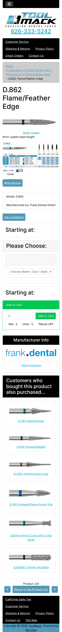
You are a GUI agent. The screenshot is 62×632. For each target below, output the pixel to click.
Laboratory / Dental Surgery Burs (30, 70)
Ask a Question (14, 217)
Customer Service (17, 41)
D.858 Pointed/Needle (31, 447)
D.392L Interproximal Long (31, 474)
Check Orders (14, 55)
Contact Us (36, 55)
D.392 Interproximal (31, 421)
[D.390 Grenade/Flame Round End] (31, 493)
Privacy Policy (44, 48)
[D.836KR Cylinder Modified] (31, 557)
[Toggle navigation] (9, 4)
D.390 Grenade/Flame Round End (31, 504)
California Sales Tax (18, 599)
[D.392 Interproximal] (31, 411)
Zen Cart (31, 630)
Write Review (12, 183)
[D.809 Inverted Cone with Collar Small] (31, 524)
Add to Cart (46, 316)
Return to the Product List (31, 589)
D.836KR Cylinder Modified (31, 567)
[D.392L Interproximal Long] (31, 464)
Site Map (31, 620)
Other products (31, 365)
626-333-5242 (31, 31)
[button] (55, 614)
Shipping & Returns (17, 48)
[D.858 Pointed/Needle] (31, 438)
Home (9, 66)
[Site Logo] (31, 20)
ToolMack (35, 625)
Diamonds (15, 74)
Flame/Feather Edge (38, 74)
